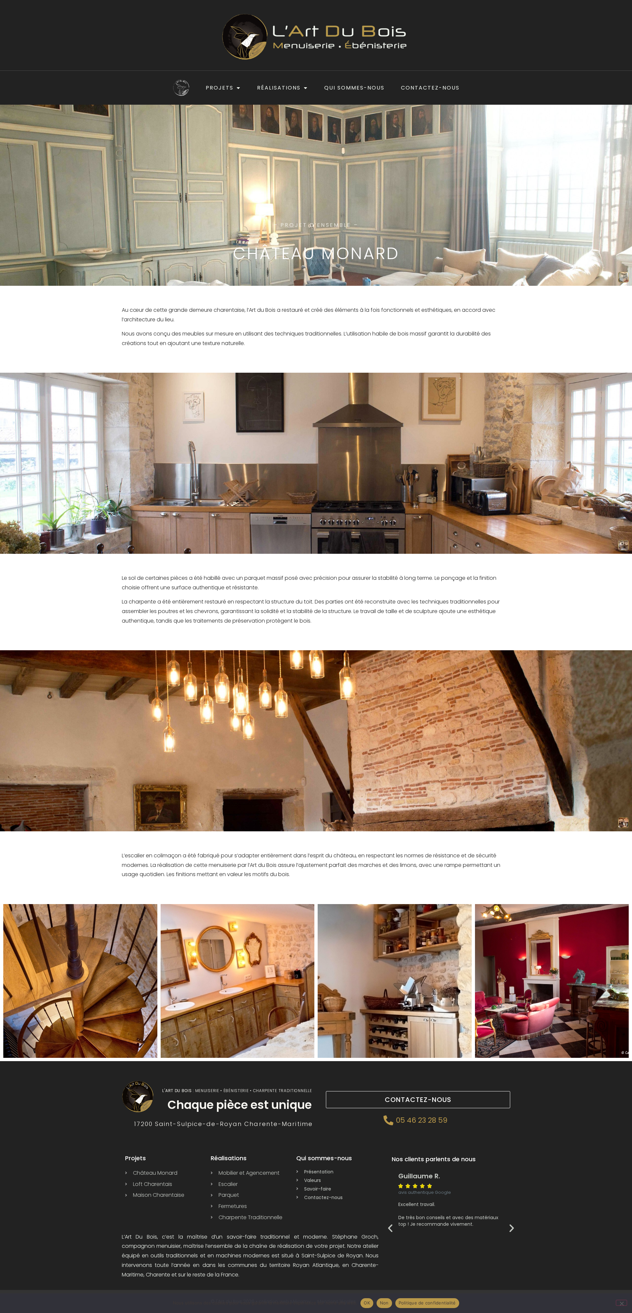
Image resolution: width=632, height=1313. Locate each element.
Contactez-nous (430, 88)
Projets (219, 88)
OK (367, 1302)
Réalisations (279, 88)
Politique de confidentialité (427, 1302)
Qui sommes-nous (354, 88)
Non (384, 1302)
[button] (390, 1228)
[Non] (621, 1303)
